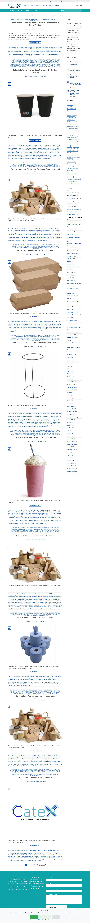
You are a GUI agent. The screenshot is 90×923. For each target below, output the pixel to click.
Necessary (34, 919)
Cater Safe (33, 603)
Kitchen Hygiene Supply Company (44, 608)
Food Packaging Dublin (37, 239)
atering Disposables (27, 430)
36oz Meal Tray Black (16, 59)
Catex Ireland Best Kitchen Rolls (20, 682)
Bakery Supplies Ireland (28, 59)
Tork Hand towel (55, 19)
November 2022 (71, 471)
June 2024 (69, 425)
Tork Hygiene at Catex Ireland (28, 51)
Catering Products (15, 519)
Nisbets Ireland (18, 426)
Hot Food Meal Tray (41, 64)
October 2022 (70, 474)
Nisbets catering (34, 860)
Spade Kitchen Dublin (72, 337)
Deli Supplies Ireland (17, 328)
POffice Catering (38, 330)
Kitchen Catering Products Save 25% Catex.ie (35, 536)
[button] (76, 5)
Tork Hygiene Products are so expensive (42, 51)
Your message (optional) (52, 894)
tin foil (39, 860)
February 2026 (70, 382)
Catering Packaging (71, 117)
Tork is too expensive (54, 53)
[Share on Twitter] (31, 889)
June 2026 (69, 376)
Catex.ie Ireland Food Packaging (30, 158)
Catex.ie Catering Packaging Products (40, 19)
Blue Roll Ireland (45, 59)
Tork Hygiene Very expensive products (32, 53)
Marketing (57, 919)
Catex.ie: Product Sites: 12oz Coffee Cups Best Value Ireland (76, 63)
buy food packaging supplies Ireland (42, 763)
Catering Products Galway (72, 126)
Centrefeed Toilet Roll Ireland (46, 682)
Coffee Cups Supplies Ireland (47, 764)
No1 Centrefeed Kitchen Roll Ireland (36, 683)
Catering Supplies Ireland (36, 422)
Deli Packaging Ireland (23, 522)
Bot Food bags (70, 206)
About (28, 10)
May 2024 (69, 428)
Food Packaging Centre (72, 166)
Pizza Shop (45, 65)
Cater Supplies (47, 517)
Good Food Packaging (16, 240)
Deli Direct (16, 522)
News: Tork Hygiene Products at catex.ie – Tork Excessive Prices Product (35, 23)
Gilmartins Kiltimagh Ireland (45, 425)
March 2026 (70, 379)
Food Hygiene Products (54, 63)
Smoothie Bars (21, 155)
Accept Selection (45, 917)
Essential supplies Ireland (32, 328)
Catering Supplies (27, 327)
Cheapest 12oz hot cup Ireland (51, 237)
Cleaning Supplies (19, 63)
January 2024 (70, 439)
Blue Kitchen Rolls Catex (50, 681)
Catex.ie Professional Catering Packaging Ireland (35, 437)
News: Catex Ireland (26, 860)
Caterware (27, 859)
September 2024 (71, 417)
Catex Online (30, 606)
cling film (49, 859)
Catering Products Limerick (72, 130)
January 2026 (70, 384)
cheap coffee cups (37, 764)
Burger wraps (70, 106)
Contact (35, 10)
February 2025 (70, 406)
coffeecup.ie (51, 63)
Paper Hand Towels (48, 683)
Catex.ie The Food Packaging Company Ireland (75, 76)
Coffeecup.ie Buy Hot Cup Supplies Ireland (24, 423)
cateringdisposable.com (17, 19)
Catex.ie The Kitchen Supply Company (45, 158)
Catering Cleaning (29, 60)
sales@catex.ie (72, 46)
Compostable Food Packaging (73, 157)
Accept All (34, 917)
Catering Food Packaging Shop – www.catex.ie (35, 696)
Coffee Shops (43, 63)
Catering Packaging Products (30, 605)
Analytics (41, 919)
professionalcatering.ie (49, 66)
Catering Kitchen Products (50, 603)
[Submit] (80, 10)
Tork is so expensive (45, 53)
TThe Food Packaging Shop (40, 523)
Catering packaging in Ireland (52, 236)
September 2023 (71, 449)
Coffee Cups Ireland (19, 239)
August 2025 (70, 395)
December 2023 (71, 441)
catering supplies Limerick (56, 519)
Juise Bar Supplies (19, 765)
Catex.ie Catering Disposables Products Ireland (35, 250)
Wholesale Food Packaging (42, 240)
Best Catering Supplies (41, 857)
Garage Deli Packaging (54, 328)
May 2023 (69, 455)
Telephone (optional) (51, 889)
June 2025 (69, 398)
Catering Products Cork (72, 121)
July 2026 (69, 373)
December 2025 (71, 387)
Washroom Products (35, 20)
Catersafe (23, 859)
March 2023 (70, 460)
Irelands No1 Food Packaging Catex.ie (49, 522)
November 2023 (71, 444)
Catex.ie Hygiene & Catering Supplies (15, 158)
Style (68, 340)
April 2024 (69, 430)
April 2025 (69, 403)
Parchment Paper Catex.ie (36, 65)
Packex (77, 175)
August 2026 (70, 371)
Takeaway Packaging (71, 183)
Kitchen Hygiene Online (21, 608)
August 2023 (70, 452)
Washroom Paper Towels (25, 685)
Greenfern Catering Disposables (15, 330)
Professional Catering (54, 65)
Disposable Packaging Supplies (23, 425)
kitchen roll (19, 860)
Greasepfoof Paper (55, 859)
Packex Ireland (24, 426)
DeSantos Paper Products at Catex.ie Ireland (35, 617)
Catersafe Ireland (45, 422)
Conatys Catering (44, 423)
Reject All (56, 917)
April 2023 (69, 458)
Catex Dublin (73, 146)
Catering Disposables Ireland (48, 19)
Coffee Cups (37, 63)
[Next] (44, 865)
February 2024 (70, 436)
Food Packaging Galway (48, 239)
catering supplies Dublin (34, 519)
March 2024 (70, 433)
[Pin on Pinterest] (36, 889)
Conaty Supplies (36, 423)
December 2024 (71, 409)
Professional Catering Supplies (35, 66)
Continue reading (35, 42)
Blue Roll (77, 104)
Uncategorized (35, 248)
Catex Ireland (27, 19)
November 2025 (71, 390)
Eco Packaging (26, 63)
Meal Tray (35, 435)
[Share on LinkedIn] (39, 889)
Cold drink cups (55, 327)
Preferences (49, 919)
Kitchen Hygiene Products (31, 608)
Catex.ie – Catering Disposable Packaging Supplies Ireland (35, 169)
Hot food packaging (71, 172)
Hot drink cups (25, 330)
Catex (15, 606)
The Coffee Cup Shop (32, 426)
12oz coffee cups (70, 104)
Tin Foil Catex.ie (45, 67)
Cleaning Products (12, 149)
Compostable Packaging (54, 149)
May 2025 (69, 401)
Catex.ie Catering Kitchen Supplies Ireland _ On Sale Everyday (35, 71)
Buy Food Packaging (31, 236)
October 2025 (70, 392)
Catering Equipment (55, 420)
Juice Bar (49, 64)
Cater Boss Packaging (12, 420)
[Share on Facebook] (29, 889)
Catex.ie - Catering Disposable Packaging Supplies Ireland (23, 237)
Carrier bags (69, 110)
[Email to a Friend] (34, 889)
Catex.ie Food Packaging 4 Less (53, 156)
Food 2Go (37, 63)
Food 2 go (69, 163)
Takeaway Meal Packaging (34, 67)
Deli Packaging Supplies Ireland (54, 423)
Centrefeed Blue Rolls (48, 62)
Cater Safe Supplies (26, 420)
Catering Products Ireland (42, 605)
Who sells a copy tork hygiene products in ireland (23, 55)
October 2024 (70, 414)
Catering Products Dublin (72, 124)
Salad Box (35, 765)
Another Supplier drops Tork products (29, 50)
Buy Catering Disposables (28, 763)
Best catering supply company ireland (19, 236)
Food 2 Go (32, 63)
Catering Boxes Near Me (36, 420)
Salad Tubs (40, 765)
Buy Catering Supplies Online (24, 603)
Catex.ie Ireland (37, 606)
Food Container (44, 63)
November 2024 (71, 411)
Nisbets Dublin (11, 426)
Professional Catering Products (18, 66)
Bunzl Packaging (56, 419)
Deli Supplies (18, 63)
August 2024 (70, 420)
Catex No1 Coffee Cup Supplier (26, 764)
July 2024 (69, 422)
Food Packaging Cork (28, 239)
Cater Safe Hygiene (19, 60)
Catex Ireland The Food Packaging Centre (35, 777)
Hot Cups (34, 64)
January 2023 (70, 466)
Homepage (11, 10)
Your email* (49, 883)
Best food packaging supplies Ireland (36, 517)
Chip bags (69, 150)
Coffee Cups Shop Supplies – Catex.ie (75, 69)
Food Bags (40, 328)
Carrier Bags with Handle (50, 145)
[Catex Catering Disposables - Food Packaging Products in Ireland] (15, 5)
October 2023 (70, 447)
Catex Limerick (16, 520)
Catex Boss (19, 606)
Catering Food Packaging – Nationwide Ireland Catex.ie (35, 342)
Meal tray (78, 172)
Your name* (49, 878)
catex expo (69, 148)
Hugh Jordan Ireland (56, 425)
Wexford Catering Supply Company (29, 240)
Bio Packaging (37, 59)
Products (19, 10)
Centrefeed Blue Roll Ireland (34, 62)
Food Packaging (14, 64)
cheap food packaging (40, 237)
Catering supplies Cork (24, 519)
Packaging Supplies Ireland (17, 523)
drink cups (24, 328)
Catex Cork (10, 520)
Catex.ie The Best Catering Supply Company (49, 520)
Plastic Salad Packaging (28, 765)
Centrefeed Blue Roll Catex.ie (33, 682)
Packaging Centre (25, 65)
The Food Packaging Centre (42, 426)
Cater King (18, 859)
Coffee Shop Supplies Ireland (73, 155)
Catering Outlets (30, 61)
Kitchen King (14, 860)
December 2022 (71, 468)
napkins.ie (17, 65)
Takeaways (69, 352)
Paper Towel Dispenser (57, 683)
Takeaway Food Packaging (21, 67)
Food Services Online (35, 425)
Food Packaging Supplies (25, 64)
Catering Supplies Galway (72, 139)
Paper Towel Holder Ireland (13, 685)
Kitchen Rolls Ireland (24, 683)
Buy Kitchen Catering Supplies (53, 857)
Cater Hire (20, 420)
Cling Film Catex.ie (29, 63)
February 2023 (70, 463)
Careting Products (12, 859)
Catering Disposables (34, 19)
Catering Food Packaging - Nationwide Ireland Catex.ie (19, 422)
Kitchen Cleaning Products (34, 152)
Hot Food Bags (31, 330)
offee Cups (69, 309)
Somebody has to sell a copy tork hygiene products (48, 50)
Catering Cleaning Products (22, 19)
